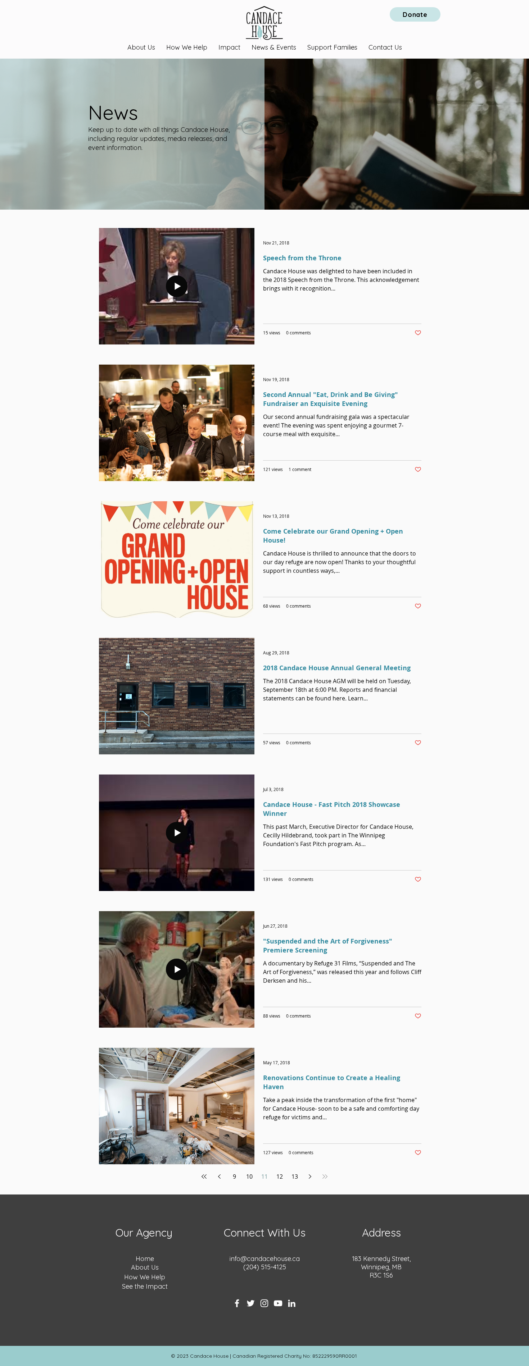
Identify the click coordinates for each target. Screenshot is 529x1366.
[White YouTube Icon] (278, 1303)
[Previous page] (219, 1176)
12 (279, 1176)
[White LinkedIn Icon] (291, 1303)
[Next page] (309, 1176)
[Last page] (324, 1176)
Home (145, 1259)
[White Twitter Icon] (250, 1303)
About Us (145, 1267)
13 (294, 1176)
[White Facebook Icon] (237, 1303)
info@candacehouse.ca (265, 1259)
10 (249, 1176)
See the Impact (145, 1286)
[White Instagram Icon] (264, 1303)
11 (264, 1176)
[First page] (204, 1176)
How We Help (144, 1277)
